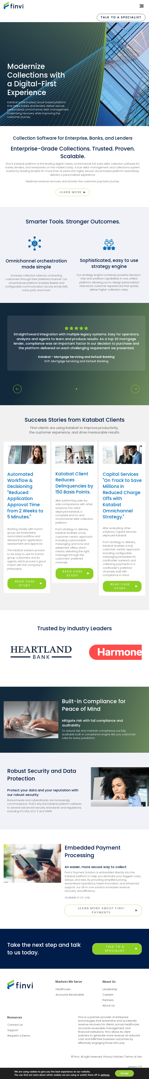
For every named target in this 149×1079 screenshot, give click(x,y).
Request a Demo (18, 1035)
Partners (108, 1000)
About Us (108, 1005)
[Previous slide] (17, 389)
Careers (107, 994)
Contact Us (15, 1025)
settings (105, 1075)
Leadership (109, 989)
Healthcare (63, 989)
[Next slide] (135, 389)
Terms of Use (133, 1057)
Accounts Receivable (70, 994)
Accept (124, 1073)
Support (12, 1030)
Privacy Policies (113, 1057)
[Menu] (140, 6)
